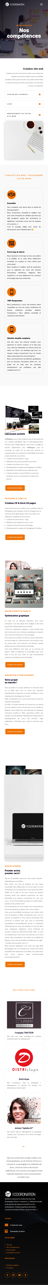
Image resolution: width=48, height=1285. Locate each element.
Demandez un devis (17, 1231)
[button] (23, 1146)
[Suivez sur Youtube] (19, 1275)
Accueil (9, 1245)
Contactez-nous (14, 488)
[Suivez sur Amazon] (25, 1275)
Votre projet (11, 1250)
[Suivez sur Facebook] (7, 1275)
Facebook (10, 1268)
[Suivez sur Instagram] (13, 1275)
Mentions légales (13, 1265)
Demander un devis (13, 1252)
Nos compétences (13, 1247)
